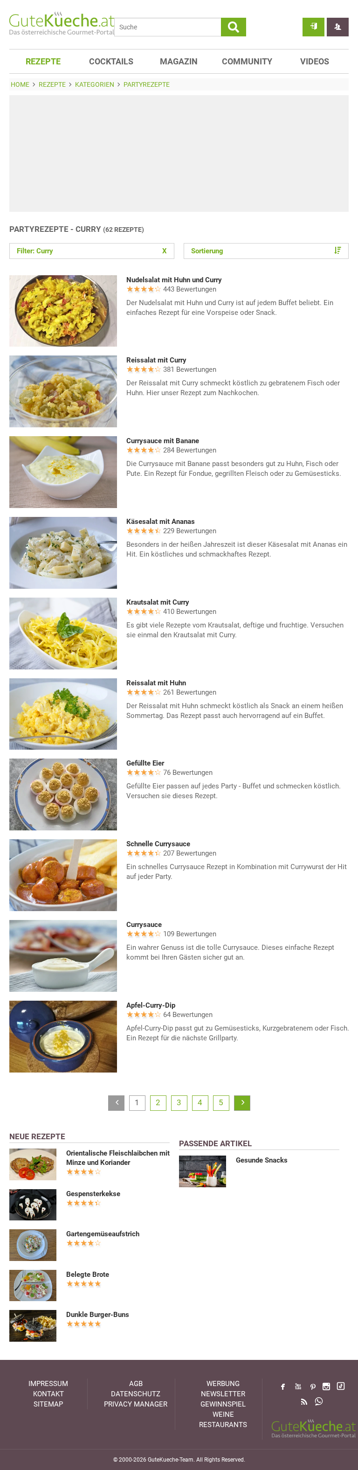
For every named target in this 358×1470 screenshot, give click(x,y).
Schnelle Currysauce (158, 844)
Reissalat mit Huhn (156, 683)
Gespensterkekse (93, 1194)
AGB (136, 1383)
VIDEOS (314, 61)
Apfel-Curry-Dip (150, 1005)
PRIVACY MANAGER (135, 1404)
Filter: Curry (92, 251)
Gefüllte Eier (145, 763)
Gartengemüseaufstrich (102, 1234)
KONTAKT (48, 1394)
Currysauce (144, 924)
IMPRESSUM (48, 1383)
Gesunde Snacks (262, 1160)
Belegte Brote (87, 1274)
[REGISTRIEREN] (338, 27)
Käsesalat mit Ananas (160, 521)
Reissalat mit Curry (156, 360)
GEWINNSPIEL (223, 1404)
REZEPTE (43, 61)
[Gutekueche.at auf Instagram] (326, 1386)
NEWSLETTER (223, 1394)
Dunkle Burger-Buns (97, 1314)
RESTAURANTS (223, 1425)
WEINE (223, 1414)
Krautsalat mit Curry (157, 602)
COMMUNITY (247, 61)
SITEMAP (48, 1404)
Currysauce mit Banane (162, 441)
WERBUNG (223, 1383)
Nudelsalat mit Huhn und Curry (174, 280)
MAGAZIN (179, 61)
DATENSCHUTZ (135, 1394)
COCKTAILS (111, 61)
